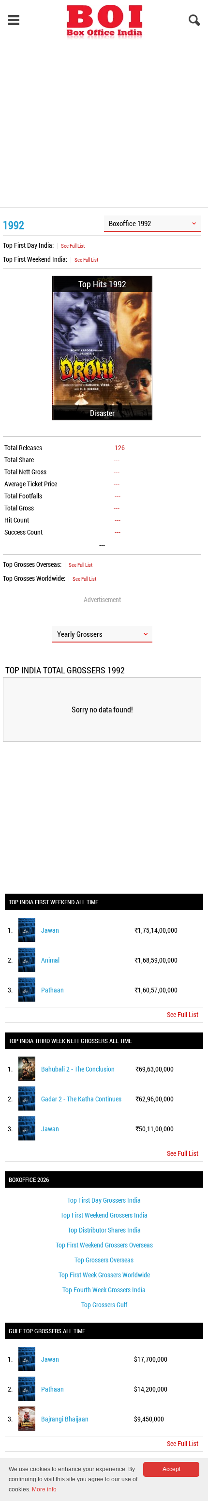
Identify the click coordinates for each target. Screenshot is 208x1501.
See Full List (73, 245)
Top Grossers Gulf (104, 1304)
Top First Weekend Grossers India (104, 1215)
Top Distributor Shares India (104, 1229)
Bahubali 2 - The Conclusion (78, 1068)
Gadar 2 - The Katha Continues (81, 1098)
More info (44, 1489)
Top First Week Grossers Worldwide (104, 1274)
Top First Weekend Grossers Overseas (104, 1244)
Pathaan (52, 989)
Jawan (50, 930)
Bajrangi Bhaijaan (65, 1418)
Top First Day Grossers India (104, 1200)
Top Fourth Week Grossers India (104, 1289)
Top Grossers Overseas (104, 1259)
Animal (50, 960)
